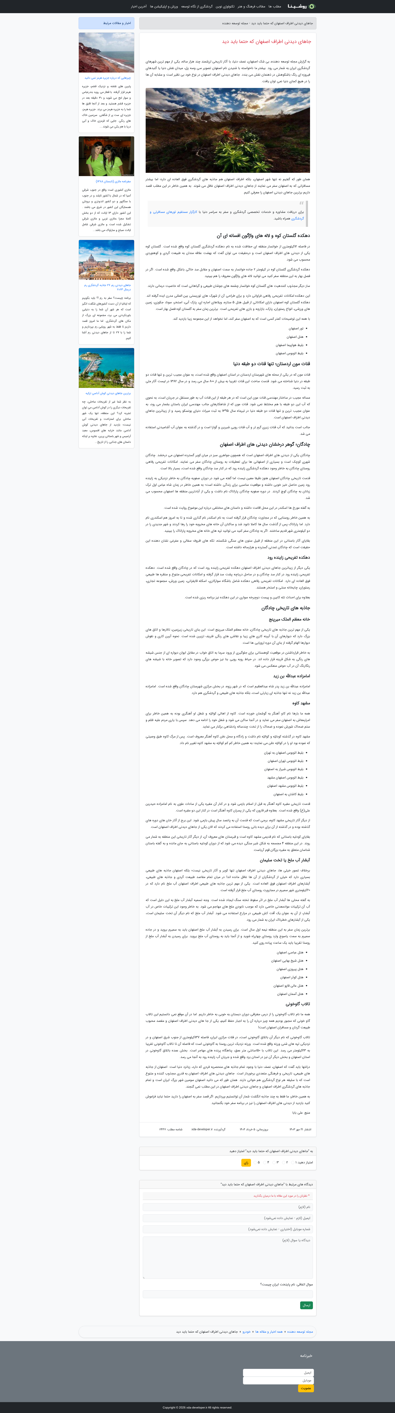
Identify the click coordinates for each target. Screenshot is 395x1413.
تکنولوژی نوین (225, 6)
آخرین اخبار (139, 6)
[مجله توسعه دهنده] (301, 7)
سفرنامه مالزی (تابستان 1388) (113, 181)
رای (246, 1162)
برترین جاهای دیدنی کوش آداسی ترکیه (108, 393)
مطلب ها (274, 6)
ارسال (306, 1305)
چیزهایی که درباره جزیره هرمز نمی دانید (108, 78)
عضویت (306, 1388)
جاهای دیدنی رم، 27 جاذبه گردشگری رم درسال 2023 (107, 287)
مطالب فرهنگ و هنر (251, 6)
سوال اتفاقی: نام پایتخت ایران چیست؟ (286, 1284)
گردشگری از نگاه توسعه (197, 6)
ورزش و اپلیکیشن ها (164, 6)
